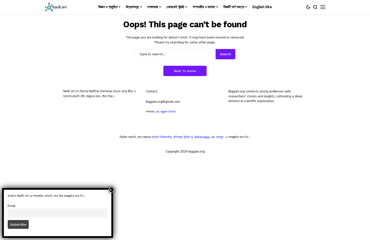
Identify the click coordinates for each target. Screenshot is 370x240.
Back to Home (185, 71)
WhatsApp (202, 137)
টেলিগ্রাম (177, 137)
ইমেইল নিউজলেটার (162, 137)
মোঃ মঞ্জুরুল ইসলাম (166, 112)
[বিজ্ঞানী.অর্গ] (55, 7)
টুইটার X (188, 137)
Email (11, 206)
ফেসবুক (220, 137)
